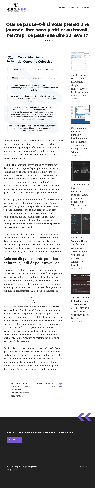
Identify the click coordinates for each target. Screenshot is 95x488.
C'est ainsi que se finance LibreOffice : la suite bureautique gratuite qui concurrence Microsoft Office (80, 195)
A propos (73, 7)
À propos (84, 466)
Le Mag (62, 7)
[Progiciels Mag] (16, 7)
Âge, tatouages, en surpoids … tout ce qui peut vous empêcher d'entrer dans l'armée (20, 389)
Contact (86, 7)
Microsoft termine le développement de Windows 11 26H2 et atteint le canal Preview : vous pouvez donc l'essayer (80, 308)
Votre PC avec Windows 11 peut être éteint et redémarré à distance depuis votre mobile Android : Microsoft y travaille (79, 251)
